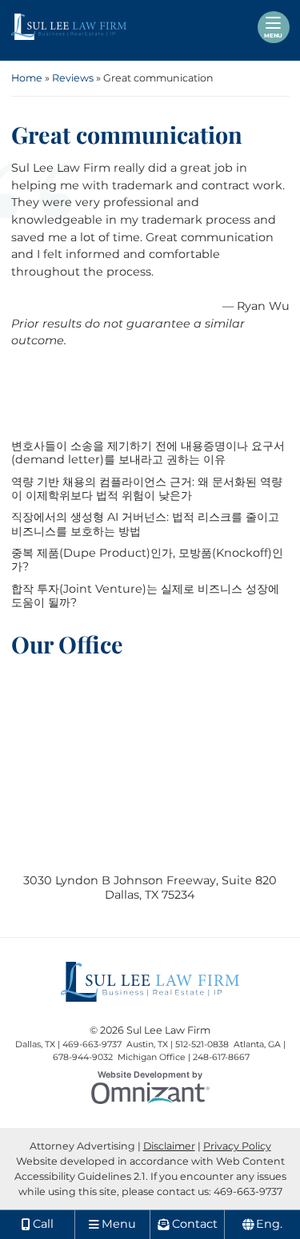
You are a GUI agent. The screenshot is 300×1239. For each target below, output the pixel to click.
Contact (195, 1224)
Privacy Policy (237, 1146)
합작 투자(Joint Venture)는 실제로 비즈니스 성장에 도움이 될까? (145, 596)
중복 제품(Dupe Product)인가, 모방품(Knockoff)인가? (147, 560)
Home (26, 78)
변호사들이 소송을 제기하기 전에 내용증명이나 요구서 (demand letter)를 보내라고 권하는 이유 (148, 453)
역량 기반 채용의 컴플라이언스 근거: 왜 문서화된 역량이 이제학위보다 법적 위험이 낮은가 (146, 488)
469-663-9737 (248, 1191)
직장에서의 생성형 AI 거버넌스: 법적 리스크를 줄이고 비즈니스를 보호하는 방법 (145, 524)
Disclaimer (169, 1146)
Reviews (73, 78)
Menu (273, 35)
